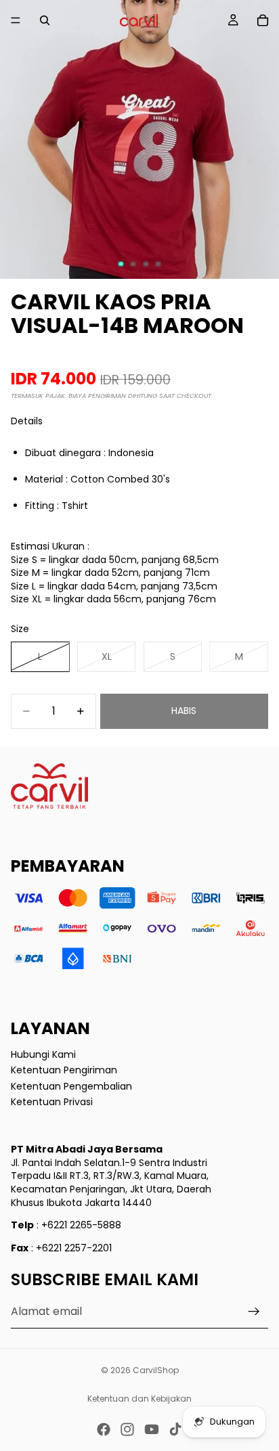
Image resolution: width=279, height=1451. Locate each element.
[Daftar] (254, 1311)
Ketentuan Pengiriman (64, 1070)
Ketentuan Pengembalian (71, 1085)
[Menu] (15, 20)
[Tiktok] (175, 1429)
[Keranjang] (263, 20)
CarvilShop (156, 1370)
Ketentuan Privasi (52, 1102)
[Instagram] (127, 1429)
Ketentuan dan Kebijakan (139, 1398)
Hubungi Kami (43, 1054)
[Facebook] (103, 1429)
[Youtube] (152, 1429)
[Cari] (45, 20)
